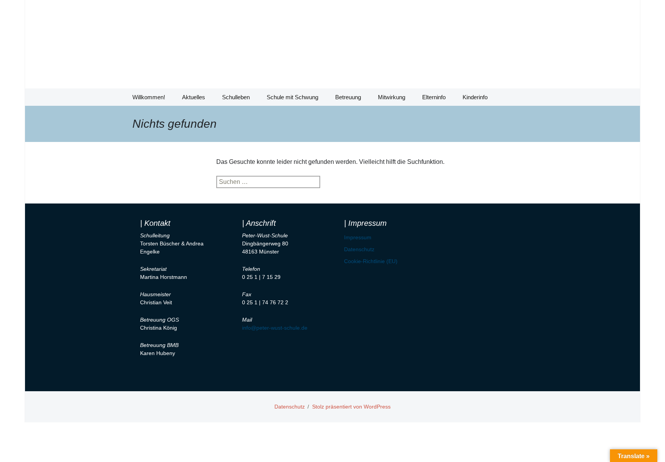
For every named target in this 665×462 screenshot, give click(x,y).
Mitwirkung (391, 97)
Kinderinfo (475, 97)
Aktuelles (193, 97)
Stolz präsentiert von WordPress (351, 407)
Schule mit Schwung (292, 97)
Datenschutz (359, 249)
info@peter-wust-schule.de (274, 328)
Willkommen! (148, 97)
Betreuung (348, 97)
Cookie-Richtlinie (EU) (371, 261)
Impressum (357, 237)
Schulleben (236, 97)
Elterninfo (434, 97)
